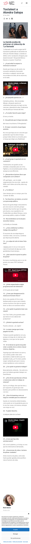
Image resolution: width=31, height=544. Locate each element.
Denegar (15, 534)
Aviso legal (25, 541)
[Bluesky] (7, 19)
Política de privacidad (17, 541)
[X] (9, 19)
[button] (28, 513)
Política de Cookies (7, 541)
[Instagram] (4, 19)
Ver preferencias (15, 538)
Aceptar (15, 529)
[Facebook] (12, 19)
